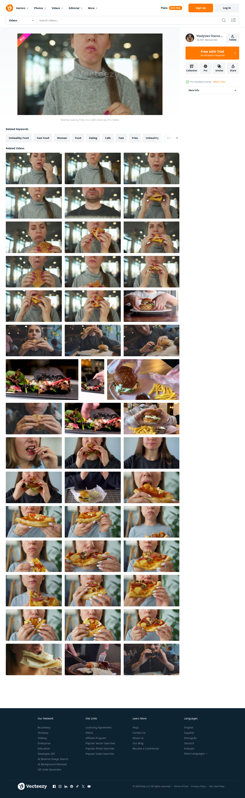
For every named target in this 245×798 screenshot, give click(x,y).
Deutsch (189, 743)
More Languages (194, 753)
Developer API (46, 753)
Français (189, 748)
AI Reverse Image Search (53, 759)
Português (190, 738)
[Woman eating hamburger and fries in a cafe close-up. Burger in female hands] (151, 203)
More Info (194, 90)
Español (189, 732)
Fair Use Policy (217, 786)
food (78, 138)
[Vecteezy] (9, 8)
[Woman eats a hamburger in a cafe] (34, 340)
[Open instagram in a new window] (60, 786)
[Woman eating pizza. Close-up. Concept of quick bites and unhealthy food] (151, 487)
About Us (138, 738)
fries (135, 138)
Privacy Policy (198, 786)
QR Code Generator (49, 769)
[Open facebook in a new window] (54, 786)
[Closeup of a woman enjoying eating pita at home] (34, 659)
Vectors (20, 8)
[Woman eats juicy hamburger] (93, 453)
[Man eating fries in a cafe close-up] (93, 203)
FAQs (136, 727)
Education (44, 748)
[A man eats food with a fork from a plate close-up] (93, 659)
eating (93, 138)
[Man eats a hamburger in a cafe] (151, 659)
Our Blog (138, 743)
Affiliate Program (96, 738)
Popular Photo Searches (100, 748)
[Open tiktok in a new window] (77, 786)
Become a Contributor (146, 748)
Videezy (42, 738)
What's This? (219, 81)
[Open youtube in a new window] (89, 786)
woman (62, 138)
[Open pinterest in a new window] (71, 786)
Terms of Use (181, 786)
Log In (227, 8)
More (91, 8)
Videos (56, 8)
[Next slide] (174, 138)
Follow (232, 39)
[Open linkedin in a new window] (65, 786)
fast (121, 138)
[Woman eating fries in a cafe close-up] (34, 168)
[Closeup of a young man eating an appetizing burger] (42, 379)
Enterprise (44, 743)
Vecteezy (43, 732)
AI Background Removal (52, 764)
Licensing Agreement (99, 727)
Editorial (74, 8)
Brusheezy (44, 727)
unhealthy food (19, 138)
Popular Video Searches (100, 753)
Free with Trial (212, 53)
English (188, 727)
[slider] (93, 107)
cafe (108, 138)
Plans (164, 8)
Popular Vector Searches (100, 743)
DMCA (89, 732)
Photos (38, 8)
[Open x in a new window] (83, 786)
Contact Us (139, 732)
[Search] (224, 20)
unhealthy (152, 138)
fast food (43, 138)
